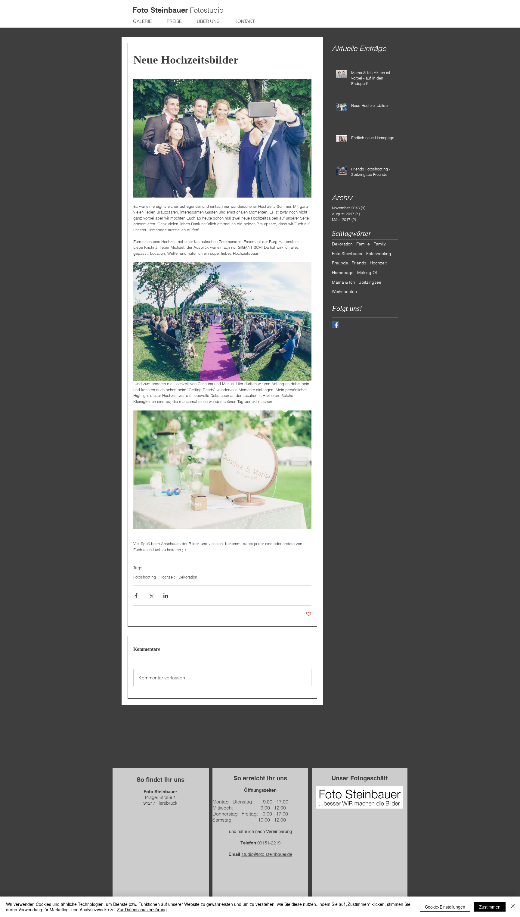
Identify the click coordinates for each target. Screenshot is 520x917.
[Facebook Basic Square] (335, 324)
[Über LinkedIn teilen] (166, 595)
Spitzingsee (370, 282)
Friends (359, 263)
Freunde (340, 263)
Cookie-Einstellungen (445, 907)
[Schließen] (512, 906)
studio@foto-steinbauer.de (266, 854)
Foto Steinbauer (347, 253)
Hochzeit (167, 577)
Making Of (367, 272)
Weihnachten (344, 291)
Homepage (343, 272)
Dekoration (187, 577)
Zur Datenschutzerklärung (142, 909)
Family (379, 244)
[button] (142, 21)
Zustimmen (489, 907)
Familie (363, 244)
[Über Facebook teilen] (136, 595)
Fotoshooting (144, 577)
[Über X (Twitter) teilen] (151, 595)
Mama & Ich (343, 282)
